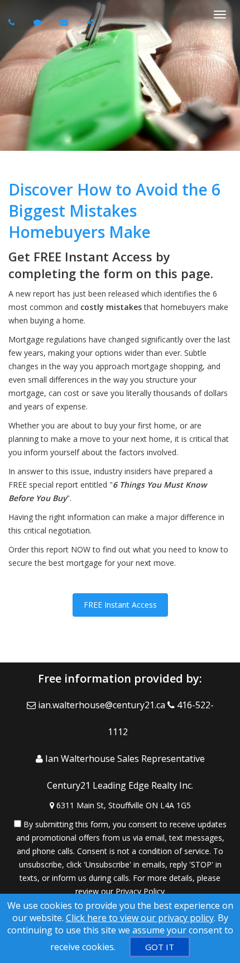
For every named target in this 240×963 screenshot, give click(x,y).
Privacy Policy (140, 891)
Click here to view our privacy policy (140, 918)
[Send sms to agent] (38, 22)
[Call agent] (12, 22)
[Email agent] (65, 22)
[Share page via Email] (92, 22)
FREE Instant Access (120, 604)
